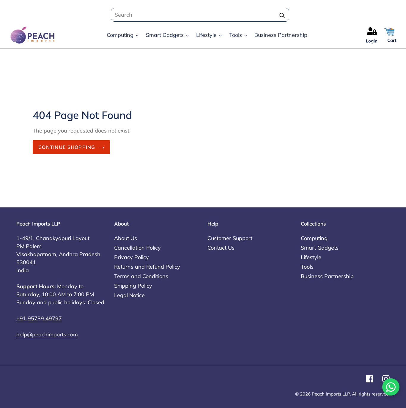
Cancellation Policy (137, 247)
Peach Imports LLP (331, 394)
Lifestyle (311, 257)
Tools (307, 266)
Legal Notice (129, 295)
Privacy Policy (131, 257)
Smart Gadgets (320, 247)
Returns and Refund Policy (147, 266)
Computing (314, 238)
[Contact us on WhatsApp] (390, 387)
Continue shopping (66, 147)
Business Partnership (327, 276)
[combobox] (198, 14)
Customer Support (229, 238)
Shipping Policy (133, 285)
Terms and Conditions (141, 276)
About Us (125, 238)
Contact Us (221, 247)
